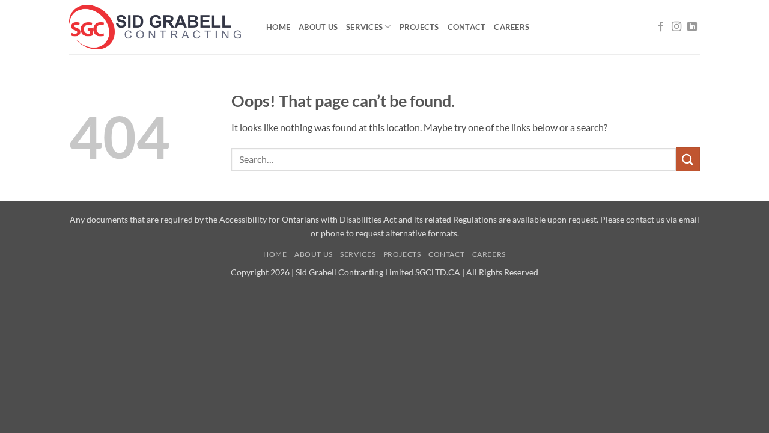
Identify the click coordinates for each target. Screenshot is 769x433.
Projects (419, 27)
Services (364, 27)
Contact (467, 27)
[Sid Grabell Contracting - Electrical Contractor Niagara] (158, 27)
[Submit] (688, 159)
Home (278, 27)
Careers (511, 27)
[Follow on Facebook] (661, 27)
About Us (318, 27)
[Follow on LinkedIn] (692, 27)
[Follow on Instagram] (676, 27)
